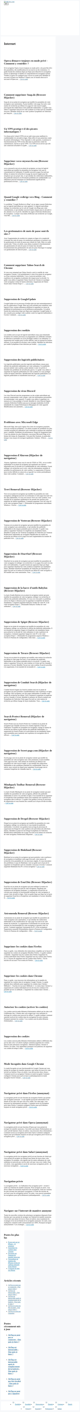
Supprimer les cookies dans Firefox (23, 946)
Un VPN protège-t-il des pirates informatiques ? (21, 130)
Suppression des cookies (16, 1036)
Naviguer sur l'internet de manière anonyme (27, 1210)
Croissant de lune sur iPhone (13, 1269)
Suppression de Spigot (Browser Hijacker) (26, 622)
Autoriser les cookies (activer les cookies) (26, 1007)
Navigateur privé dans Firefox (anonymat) (26, 1093)
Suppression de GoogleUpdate (20, 299)
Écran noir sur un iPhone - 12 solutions (13, 1244)
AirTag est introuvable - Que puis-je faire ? (14, 1292)
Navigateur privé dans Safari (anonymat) (26, 1152)
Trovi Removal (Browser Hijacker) (22, 489)
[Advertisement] (40, 20)
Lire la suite (24, 79)
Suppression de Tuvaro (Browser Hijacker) (27, 653)
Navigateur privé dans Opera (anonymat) (26, 1122)
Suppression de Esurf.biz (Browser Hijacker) (28, 882)
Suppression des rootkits (17, 330)
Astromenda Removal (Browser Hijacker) (26, 913)
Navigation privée (13, 1181)
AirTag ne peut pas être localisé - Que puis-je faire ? (14, 1307)
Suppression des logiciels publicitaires (24, 359)
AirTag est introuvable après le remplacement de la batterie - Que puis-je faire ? (14, 1300)
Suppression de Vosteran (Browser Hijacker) (28, 520)
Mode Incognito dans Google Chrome (24, 1064)
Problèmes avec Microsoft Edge (21, 422)
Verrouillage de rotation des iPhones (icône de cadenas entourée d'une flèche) (14, 1262)
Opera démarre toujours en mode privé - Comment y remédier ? (26, 62)
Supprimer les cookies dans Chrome (23, 976)
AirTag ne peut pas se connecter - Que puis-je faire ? (14, 1287)
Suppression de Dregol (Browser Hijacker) (26, 818)
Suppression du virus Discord (19, 391)
